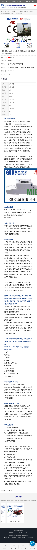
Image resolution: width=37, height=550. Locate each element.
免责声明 (19, 537)
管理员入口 (25, 537)
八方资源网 (13, 537)
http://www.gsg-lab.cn (6, 490)
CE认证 (19, 11)
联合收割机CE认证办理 (27, 521)
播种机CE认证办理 (9, 521)
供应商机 (13, 11)
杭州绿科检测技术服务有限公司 (15, 535)
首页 (8, 11)
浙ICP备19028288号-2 (23, 532)
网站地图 (30, 537)
